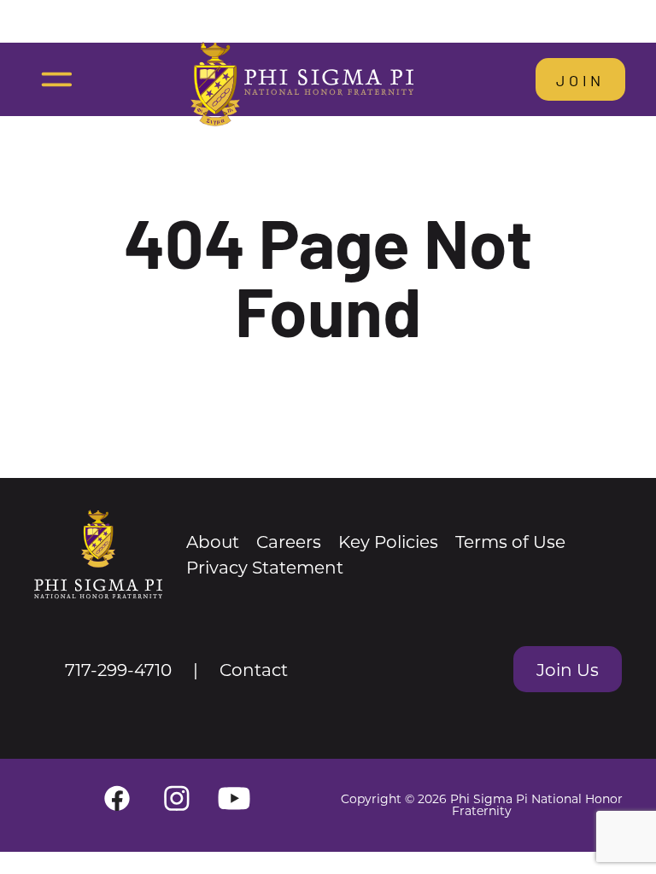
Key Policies (388, 541)
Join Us (567, 669)
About (212, 541)
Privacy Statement (264, 567)
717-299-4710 (118, 669)
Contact (254, 669)
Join (580, 79)
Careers (288, 541)
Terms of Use (510, 541)
